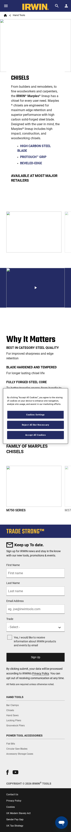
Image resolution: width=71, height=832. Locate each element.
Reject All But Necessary (35, 424)
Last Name (13, 583)
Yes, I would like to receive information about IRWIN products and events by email (35, 641)
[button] (35, 288)
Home (5, 15)
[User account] (66, 6)
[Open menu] (6, 6)
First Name (13, 565)
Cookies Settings (35, 414)
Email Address (15, 601)
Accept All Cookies (35, 435)
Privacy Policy (40, 673)
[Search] (57, 6)
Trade (9, 618)
